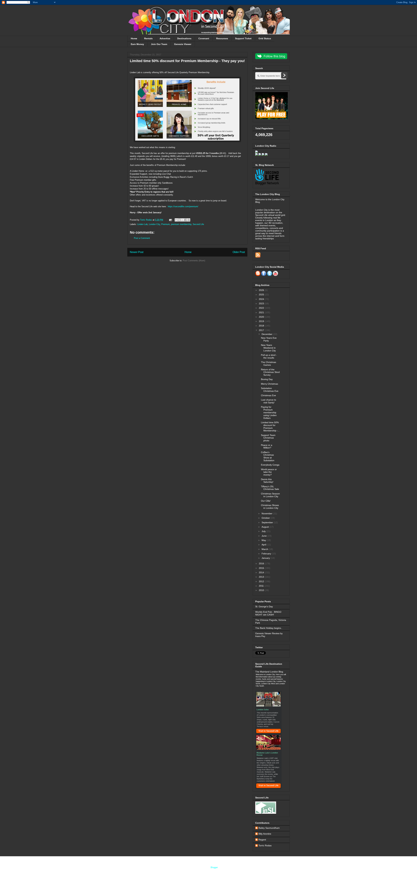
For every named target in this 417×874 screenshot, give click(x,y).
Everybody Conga (270, 464)
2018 (262, 325)
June (264, 536)
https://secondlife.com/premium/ (183, 206)
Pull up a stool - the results (269, 356)
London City (154, 224)
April (264, 544)
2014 (262, 572)
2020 (262, 317)
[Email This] (176, 220)
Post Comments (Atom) (194, 260)
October (266, 518)
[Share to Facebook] (185, 220)
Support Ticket (243, 38)
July (264, 531)
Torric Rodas (146, 220)
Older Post (239, 252)
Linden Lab (142, 224)
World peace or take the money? (269, 472)
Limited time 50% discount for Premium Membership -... (270, 426)
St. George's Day (264, 606)
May (264, 540)
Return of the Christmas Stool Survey (270, 372)
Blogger (214, 867)
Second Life (198, 224)
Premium (165, 224)
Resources (222, 38)
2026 (262, 290)
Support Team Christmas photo (268, 438)
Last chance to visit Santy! (268, 401)
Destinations (184, 38)
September (268, 522)
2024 (262, 299)
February (267, 553)
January (266, 558)
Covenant (203, 38)
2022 (262, 308)
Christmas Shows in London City (270, 506)
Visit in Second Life (268, 731)
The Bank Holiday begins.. (268, 628)
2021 (262, 312)
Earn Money (137, 44)
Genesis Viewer (182, 44)
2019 (262, 321)
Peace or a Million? (266, 446)
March (265, 549)
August (265, 527)
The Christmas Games (268, 363)
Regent (262, 839)
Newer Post (136, 252)
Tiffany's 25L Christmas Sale (270, 488)
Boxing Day (267, 379)
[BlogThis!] (179, 220)
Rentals (148, 38)
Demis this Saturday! (267, 480)
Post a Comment (142, 238)
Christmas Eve (268, 395)
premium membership (181, 224)
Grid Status (265, 38)
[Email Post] (170, 220)
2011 (261, 586)
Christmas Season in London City (270, 495)
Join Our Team (159, 44)
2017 (262, 330)
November (267, 513)
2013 (262, 577)
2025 (262, 294)
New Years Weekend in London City (268, 348)
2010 (262, 590)
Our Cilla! (266, 500)
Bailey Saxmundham (269, 828)
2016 (262, 563)
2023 (262, 303)
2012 (262, 581)
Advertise (165, 38)
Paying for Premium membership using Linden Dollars (269, 412)
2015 (262, 568)
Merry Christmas (269, 384)
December (267, 334)
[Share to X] (182, 220)
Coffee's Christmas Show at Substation (267, 456)
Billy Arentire (265, 833)
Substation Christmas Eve (269, 389)
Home (134, 38)
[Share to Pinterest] (188, 220)
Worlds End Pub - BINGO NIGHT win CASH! (268, 613)
